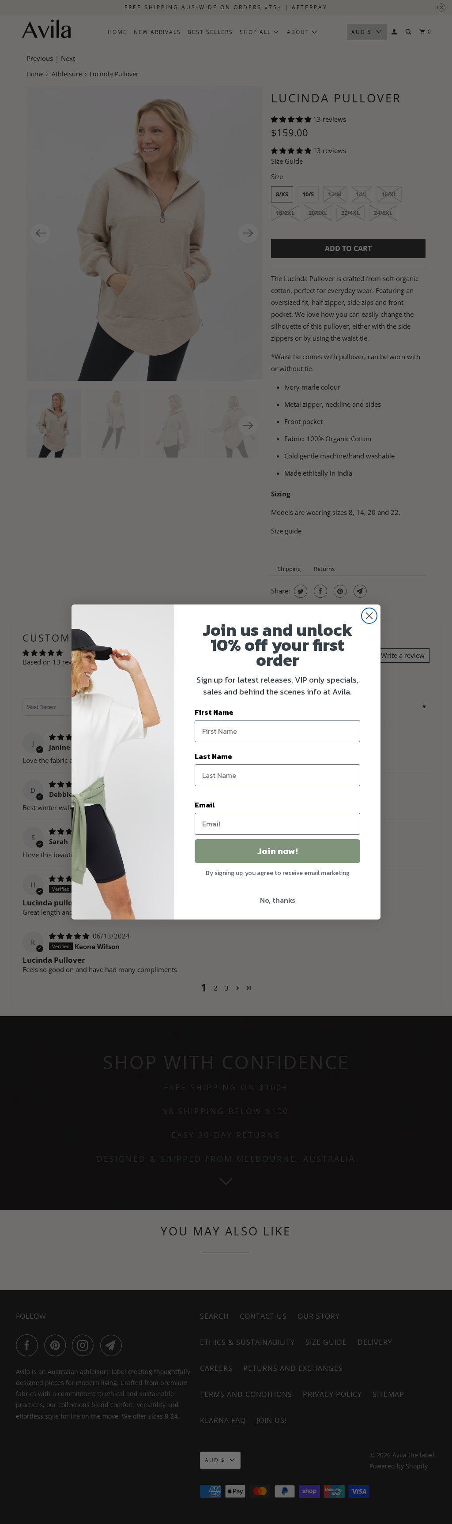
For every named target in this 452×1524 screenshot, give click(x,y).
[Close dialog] (369, 615)
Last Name (213, 756)
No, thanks (277, 900)
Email (205, 805)
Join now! (277, 851)
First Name (214, 712)
